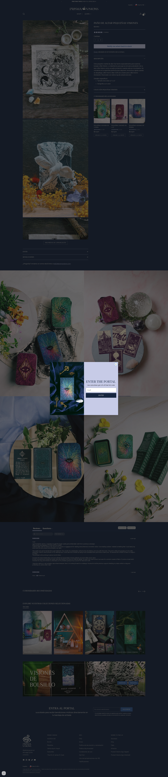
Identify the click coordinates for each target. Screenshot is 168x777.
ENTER (101, 395)
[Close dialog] (115, 364)
